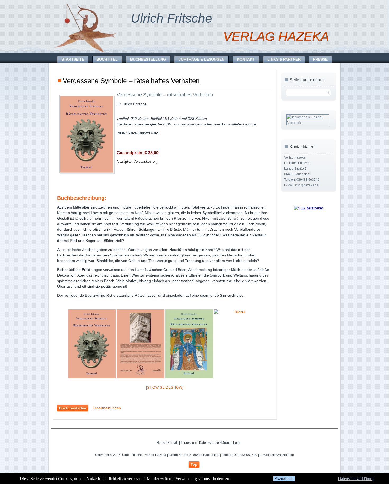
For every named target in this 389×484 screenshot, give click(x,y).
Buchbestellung (148, 59)
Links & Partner (284, 59)
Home (160, 443)
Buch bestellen (72, 408)
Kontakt (246, 59)
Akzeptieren (284, 479)
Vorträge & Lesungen (201, 59)
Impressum (189, 443)
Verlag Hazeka (276, 36)
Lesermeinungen (107, 408)
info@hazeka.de (307, 185)
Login (237, 443)
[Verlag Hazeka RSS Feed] (63, 445)
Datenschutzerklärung (215, 443)
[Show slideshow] (165, 388)
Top (194, 464)
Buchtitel (107, 59)
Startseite (72, 59)
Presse (320, 59)
